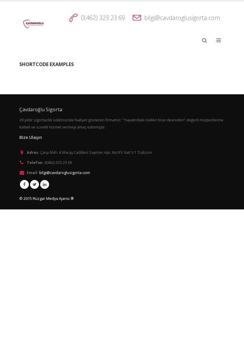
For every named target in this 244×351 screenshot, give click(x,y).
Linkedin (44, 184)
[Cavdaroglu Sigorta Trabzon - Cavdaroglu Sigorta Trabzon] (32, 23)
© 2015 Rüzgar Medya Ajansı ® (46, 198)
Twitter (34, 184)
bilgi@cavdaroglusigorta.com (182, 18)
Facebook (24, 184)
